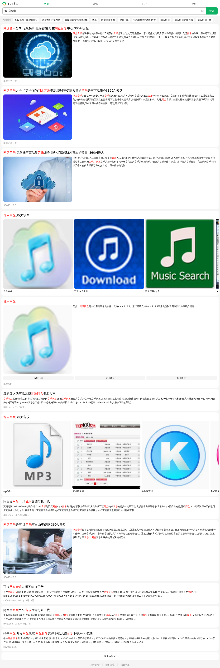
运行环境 (38, 378)
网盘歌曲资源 (108, 19)
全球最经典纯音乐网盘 (144, 19)
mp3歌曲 (165, 19)
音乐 (94, 19)
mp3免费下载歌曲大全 (26, 19)
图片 (144, 3)
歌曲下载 (124, 19)
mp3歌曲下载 (204, 19)
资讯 (95, 3)
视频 (193, 3)
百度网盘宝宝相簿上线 (76, 19)
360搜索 (11, 3)
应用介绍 (181, 378)
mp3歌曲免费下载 (183, 19)
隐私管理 (110, 664)
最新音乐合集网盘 (51, 19)
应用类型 (110, 378)
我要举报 (124, 664)
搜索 (211, 11)
